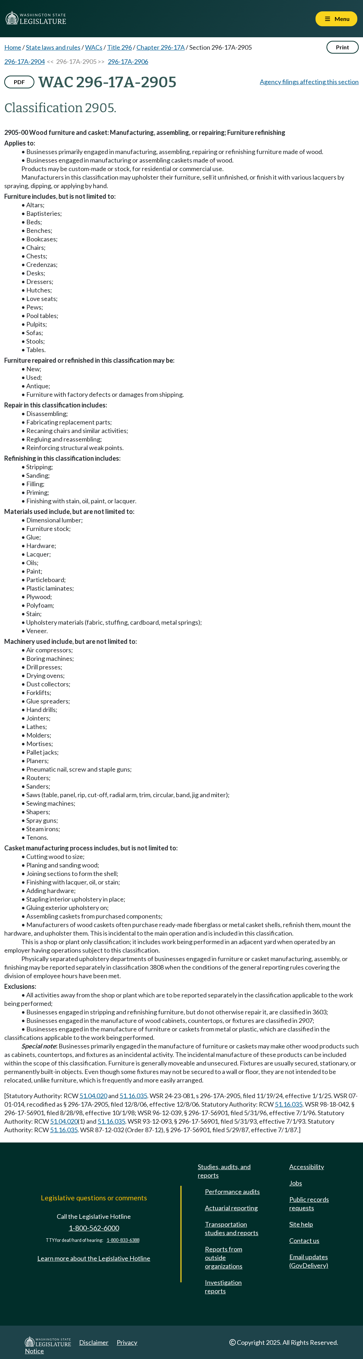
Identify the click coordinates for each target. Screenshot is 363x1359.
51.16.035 (133, 1096)
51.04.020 (93, 1096)
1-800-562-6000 (94, 1228)
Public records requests (309, 1203)
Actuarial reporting (231, 1208)
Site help (301, 1224)
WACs (93, 47)
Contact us (304, 1240)
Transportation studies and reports (231, 1228)
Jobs (295, 1183)
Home (12, 47)
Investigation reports (223, 1286)
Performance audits (232, 1191)
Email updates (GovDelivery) (308, 1261)
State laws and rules (53, 47)
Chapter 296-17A (160, 47)
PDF (19, 81)
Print (342, 47)
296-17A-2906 (128, 61)
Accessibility (306, 1167)
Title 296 (119, 47)
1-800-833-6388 (123, 1240)
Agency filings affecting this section (309, 82)
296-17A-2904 (24, 61)
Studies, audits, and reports (224, 1171)
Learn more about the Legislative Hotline (93, 1258)
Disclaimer (93, 1342)
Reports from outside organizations (223, 1257)
